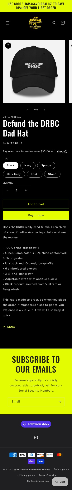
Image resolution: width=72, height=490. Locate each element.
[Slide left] (27, 110)
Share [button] (11, 327)
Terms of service (47, 475)
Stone (52, 174)
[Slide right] (44, 110)
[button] (7, 23)
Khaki (34, 174)
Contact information (38, 481)
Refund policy (61, 469)
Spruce (46, 165)
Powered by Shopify (39, 469)
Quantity (8, 182)
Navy (27, 165)
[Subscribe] (60, 401)
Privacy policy (27, 475)
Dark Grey (14, 174)
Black (10, 165)
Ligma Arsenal (20, 469)
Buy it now (36, 215)
